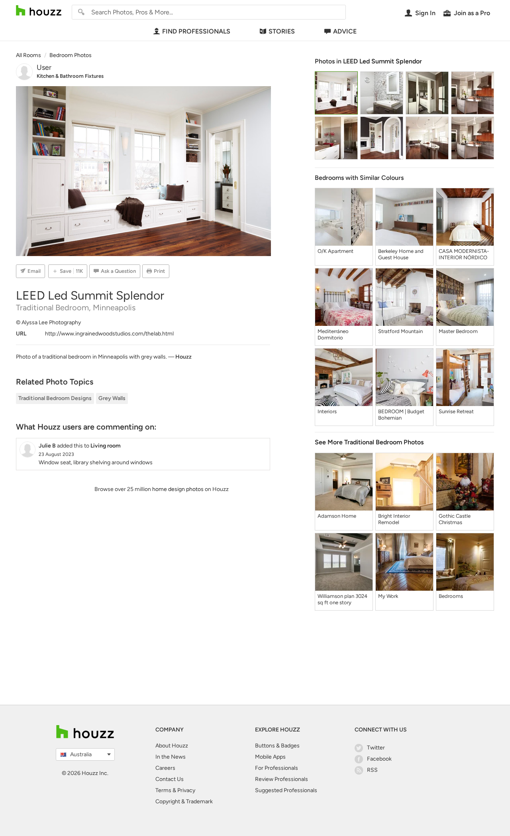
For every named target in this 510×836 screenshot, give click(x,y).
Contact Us (169, 779)
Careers (165, 768)
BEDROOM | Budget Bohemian (401, 414)
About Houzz (171, 745)
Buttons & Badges (277, 745)
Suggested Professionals (286, 790)
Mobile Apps (270, 756)
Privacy (186, 790)
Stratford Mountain (400, 331)
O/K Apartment (335, 251)
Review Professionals (281, 779)
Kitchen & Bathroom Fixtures (70, 76)
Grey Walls (112, 398)
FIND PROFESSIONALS (196, 31)
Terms (163, 790)
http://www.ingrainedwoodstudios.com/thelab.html (109, 333)
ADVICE (345, 31)
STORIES (282, 31)
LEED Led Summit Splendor (382, 61)
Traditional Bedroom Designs (55, 398)
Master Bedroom (458, 331)
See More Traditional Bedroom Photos (369, 442)
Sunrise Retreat (456, 411)
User (44, 67)
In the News (170, 756)
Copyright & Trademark (184, 801)
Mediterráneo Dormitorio (333, 334)
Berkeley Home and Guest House (401, 254)
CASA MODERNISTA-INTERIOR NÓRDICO (464, 254)
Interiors (327, 411)
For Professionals (276, 768)
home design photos (178, 489)
